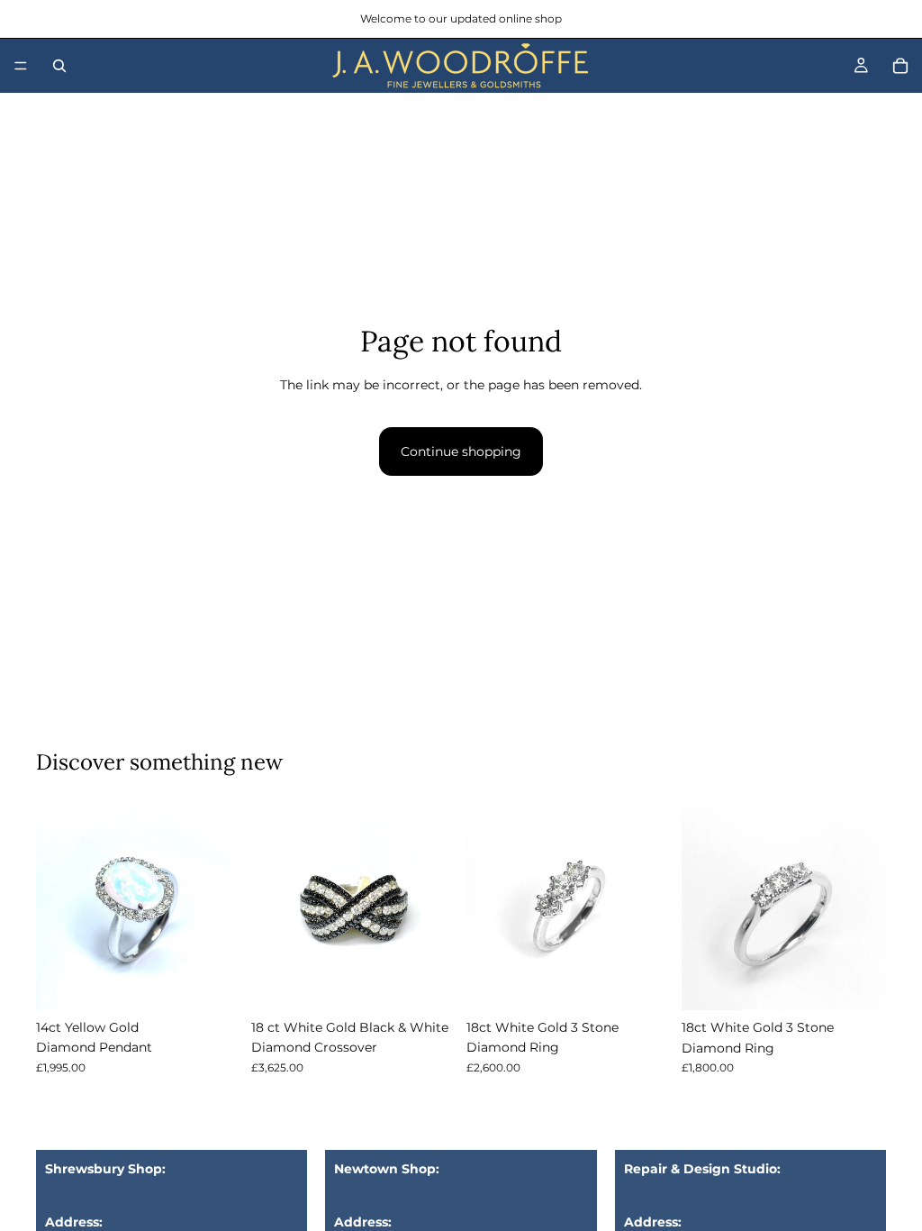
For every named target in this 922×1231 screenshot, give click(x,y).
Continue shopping (461, 451)
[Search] (59, 66)
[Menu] (20, 66)
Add (228, 982)
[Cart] (900, 66)
